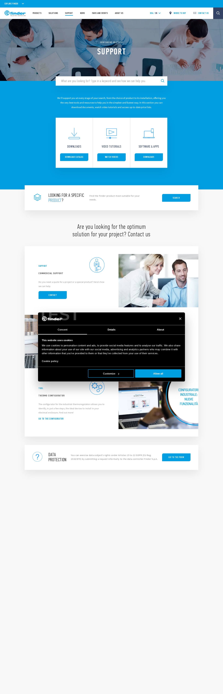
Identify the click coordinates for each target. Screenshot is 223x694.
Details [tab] (112, 329)
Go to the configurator (51, 418)
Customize (109, 373)
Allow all (158, 373)
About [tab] (160, 329)
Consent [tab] (62, 329)
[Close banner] (180, 319)
